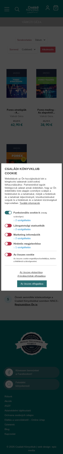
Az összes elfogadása (32, 283)
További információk (30, 203)
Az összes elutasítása (31, 272)
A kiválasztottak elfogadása (32, 276)
